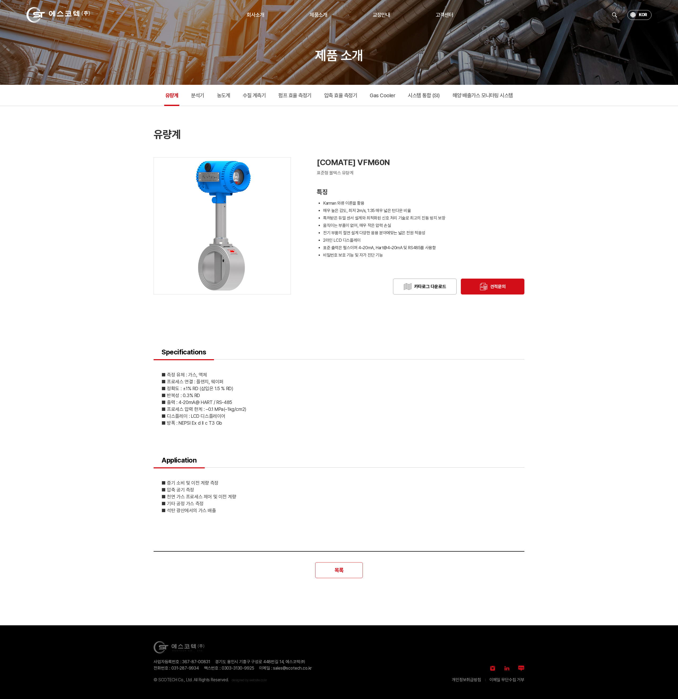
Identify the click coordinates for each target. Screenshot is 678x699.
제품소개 (318, 15)
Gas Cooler (382, 95)
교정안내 (381, 15)
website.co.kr (258, 680)
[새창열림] (492, 668)
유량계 (172, 95)
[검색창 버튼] (614, 15)
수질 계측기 (254, 95)
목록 (338, 570)
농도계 (223, 95)
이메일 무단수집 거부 (506, 679)
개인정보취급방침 (466, 679)
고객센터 (444, 15)
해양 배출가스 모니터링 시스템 (483, 95)
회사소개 (255, 15)
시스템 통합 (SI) (424, 95)
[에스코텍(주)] (58, 15)
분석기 (197, 95)
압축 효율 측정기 (340, 95)
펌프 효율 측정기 (294, 95)
